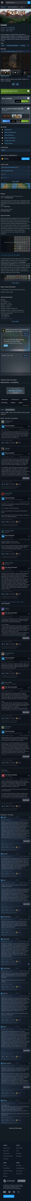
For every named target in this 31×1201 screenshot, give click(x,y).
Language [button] (24, 399)
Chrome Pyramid (9, 530)
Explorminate (7, 206)
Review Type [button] (4, 399)
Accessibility (6, 1168)
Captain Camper (9, 562)
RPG (3, 45)
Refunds (5, 1176)
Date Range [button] (4, 402)
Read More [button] (26, 478)
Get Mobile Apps (9, 1196)
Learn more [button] (25, 158)
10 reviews (7, 449)
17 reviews (7, 532)
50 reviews (14, 684)
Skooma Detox (8, 493)
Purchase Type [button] (15, 399)
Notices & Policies (7, 1170)
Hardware (18, 1153)
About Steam (6, 1148)
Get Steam (18, 1165)
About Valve (19, 1148)
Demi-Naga (8, 726)
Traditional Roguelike (12, 45)
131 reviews (7, 494)
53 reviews (7, 771)
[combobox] (16, 2)
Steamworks (6, 1153)
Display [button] (20, 402)
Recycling (18, 1156)
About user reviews (5, 382)
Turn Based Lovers (9, 197)
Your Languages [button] (9, 409)
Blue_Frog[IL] (8, 682)
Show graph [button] (25, 405)
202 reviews (7, 564)
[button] (3, 7)
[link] (16, 121)
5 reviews (7, 654)
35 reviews (7, 609)
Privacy (5, 1165)
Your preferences (14, 382)
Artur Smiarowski (10, 27)
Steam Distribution (8, 1156)
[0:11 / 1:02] (15, 61)
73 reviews (7, 728)
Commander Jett (9, 653)
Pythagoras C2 (8, 421)
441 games (7, 684)
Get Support (19, 1170)
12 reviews (7, 422)
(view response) (5, 603)
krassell (7, 608)
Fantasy (23, 45)
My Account (19, 1173)
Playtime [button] (13, 402)
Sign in (2, 79)
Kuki (6, 770)
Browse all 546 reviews (15, 1128)
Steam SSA (6, 1150)
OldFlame (7, 448)
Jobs (17, 1150)
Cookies (5, 1173)
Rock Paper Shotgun (5, 211)
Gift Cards (5, 1158)
